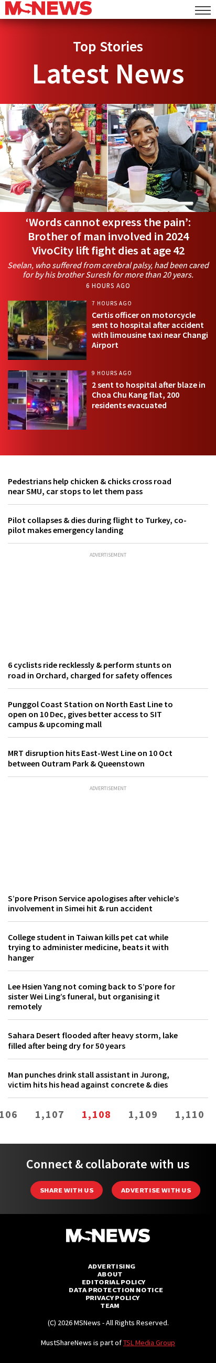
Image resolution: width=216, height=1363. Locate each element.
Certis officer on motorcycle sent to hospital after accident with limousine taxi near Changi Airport (150, 330)
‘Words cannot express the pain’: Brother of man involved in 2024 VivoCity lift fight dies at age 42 (108, 236)
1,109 (143, 1114)
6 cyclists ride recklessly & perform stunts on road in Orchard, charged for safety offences (90, 669)
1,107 (49, 1114)
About (110, 1274)
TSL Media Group (149, 1342)
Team (110, 1305)
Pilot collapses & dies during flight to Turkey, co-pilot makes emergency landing (97, 525)
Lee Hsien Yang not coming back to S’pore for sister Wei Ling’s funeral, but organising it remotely (91, 996)
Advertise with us (156, 1190)
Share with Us (66, 1190)
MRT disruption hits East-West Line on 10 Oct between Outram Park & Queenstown (90, 758)
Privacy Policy (112, 1298)
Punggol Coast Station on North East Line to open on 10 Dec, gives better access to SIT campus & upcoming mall (90, 714)
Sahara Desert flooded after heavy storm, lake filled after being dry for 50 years (93, 1040)
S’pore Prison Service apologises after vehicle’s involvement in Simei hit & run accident (93, 903)
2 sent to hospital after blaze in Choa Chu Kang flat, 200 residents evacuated (149, 394)
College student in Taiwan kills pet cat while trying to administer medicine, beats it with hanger (88, 947)
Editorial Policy (113, 1282)
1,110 (189, 1114)
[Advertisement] (108, 601)
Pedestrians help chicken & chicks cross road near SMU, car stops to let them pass (89, 486)
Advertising (112, 1266)
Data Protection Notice (116, 1290)
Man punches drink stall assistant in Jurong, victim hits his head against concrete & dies (88, 1079)
